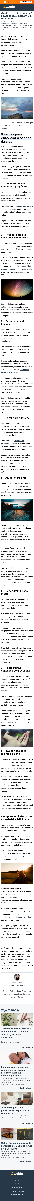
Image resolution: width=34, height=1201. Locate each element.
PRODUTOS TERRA (26, 1)
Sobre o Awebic (17, 1187)
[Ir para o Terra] (5, 2)
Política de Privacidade (17, 1191)
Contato (17, 1184)
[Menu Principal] (30, 7)
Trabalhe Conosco (17, 1195)
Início (17, 1180)
